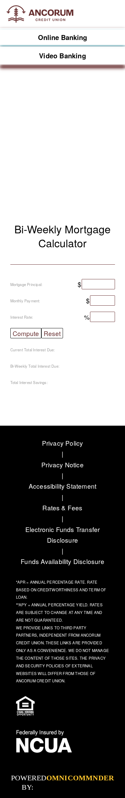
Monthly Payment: (25, 300)
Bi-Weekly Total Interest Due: (35, 366)
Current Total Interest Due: (32, 349)
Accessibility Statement (62, 485)
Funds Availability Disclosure (62, 561)
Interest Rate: (21, 317)
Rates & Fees (62, 507)
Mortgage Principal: (26, 284)
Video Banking (62, 55)
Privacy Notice (62, 464)
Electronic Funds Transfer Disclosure (62, 534)
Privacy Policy (62, 442)
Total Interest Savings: (29, 382)
